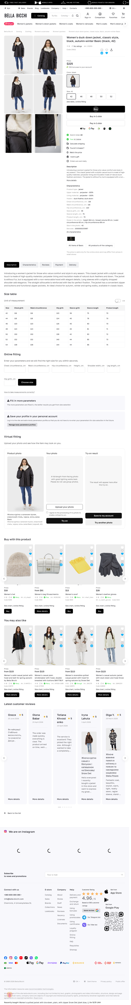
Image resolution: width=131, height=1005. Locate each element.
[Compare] (101, 49)
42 (71, 96)
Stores (60, 899)
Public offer (120, 981)
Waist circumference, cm (38, 365)
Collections (50, 907)
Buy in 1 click (96, 116)
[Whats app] (36, 957)
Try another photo (103, 522)
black (73, 80)
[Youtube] (21, 957)
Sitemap (73, 950)
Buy (96, 109)
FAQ (71, 941)
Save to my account (103, 515)
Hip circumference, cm (61, 365)
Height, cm (78, 365)
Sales (47, 899)
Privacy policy (106, 981)
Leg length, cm (113, 365)
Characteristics (29, 265)
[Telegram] (15, 957)
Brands (48, 903)
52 (111, 96)
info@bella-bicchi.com (14, 899)
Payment (59, 265)
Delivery (72, 265)
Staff (59, 903)
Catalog (48, 895)
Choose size (27, 382)
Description (12, 265)
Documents (62, 923)
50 (101, 96)
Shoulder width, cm (96, 365)
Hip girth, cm (9, 379)
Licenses (61, 919)
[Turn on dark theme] (124, 8)
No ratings (78, 46)
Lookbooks (49, 911)
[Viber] (31, 957)
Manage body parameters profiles (22, 425)
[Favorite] (106, 49)
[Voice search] (72, 15)
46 (81, 96)
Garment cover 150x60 (29, 1002)
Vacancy (61, 915)
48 (91, 96)
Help (72, 889)
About (59, 895)
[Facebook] (5, 957)
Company (61, 889)
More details (42, 611)
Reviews (45, 265)
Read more (38, 998)
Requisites (74, 945)
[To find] (77, 15)
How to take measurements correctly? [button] (19, 392)
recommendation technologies (41, 989)
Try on (65, 520)
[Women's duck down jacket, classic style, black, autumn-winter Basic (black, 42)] (18, 55)
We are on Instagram (21, 831)
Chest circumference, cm (15, 365)
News (59, 907)
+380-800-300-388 (93, 8)
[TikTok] (26, 957)
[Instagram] (10, 957)
